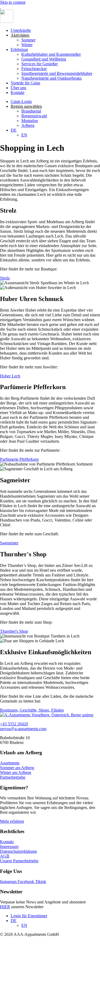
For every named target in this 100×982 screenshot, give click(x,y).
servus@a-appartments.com (23, 728)
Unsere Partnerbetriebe (19, 861)
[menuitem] (14, 130)
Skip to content (12, 2)
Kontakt (17, 92)
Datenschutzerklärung (18, 851)
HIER (5, 907)
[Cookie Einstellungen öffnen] (40, 979)
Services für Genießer (39, 64)
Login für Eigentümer (29, 916)
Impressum (9, 846)
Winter (27, 44)
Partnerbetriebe (12, 777)
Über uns (18, 87)
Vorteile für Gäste (25, 83)
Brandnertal (31, 111)
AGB (4, 856)
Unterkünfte (21, 30)
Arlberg (27, 125)
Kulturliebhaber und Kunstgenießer (51, 54)
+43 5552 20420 (14, 724)
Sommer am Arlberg (17, 767)
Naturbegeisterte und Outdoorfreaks (51, 78)
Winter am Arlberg (15, 772)
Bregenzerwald (34, 116)
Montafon (29, 120)
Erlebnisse (19, 49)
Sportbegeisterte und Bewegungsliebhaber (56, 73)
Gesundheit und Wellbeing (43, 59)
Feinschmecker (34, 68)
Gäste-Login (21, 101)
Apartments (9, 763)
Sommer (28, 40)
